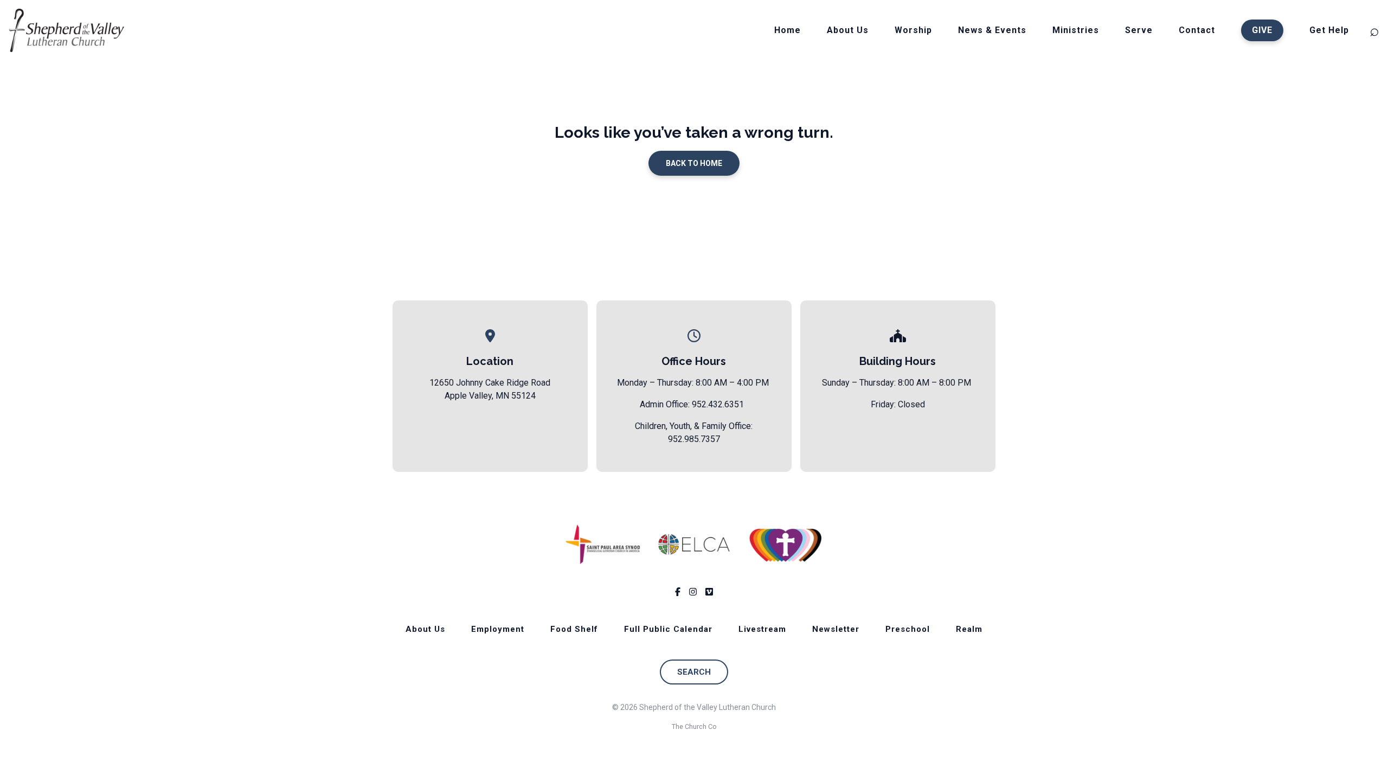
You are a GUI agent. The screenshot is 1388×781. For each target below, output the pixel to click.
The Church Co (694, 726)
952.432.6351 (718, 404)
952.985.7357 (694, 439)
